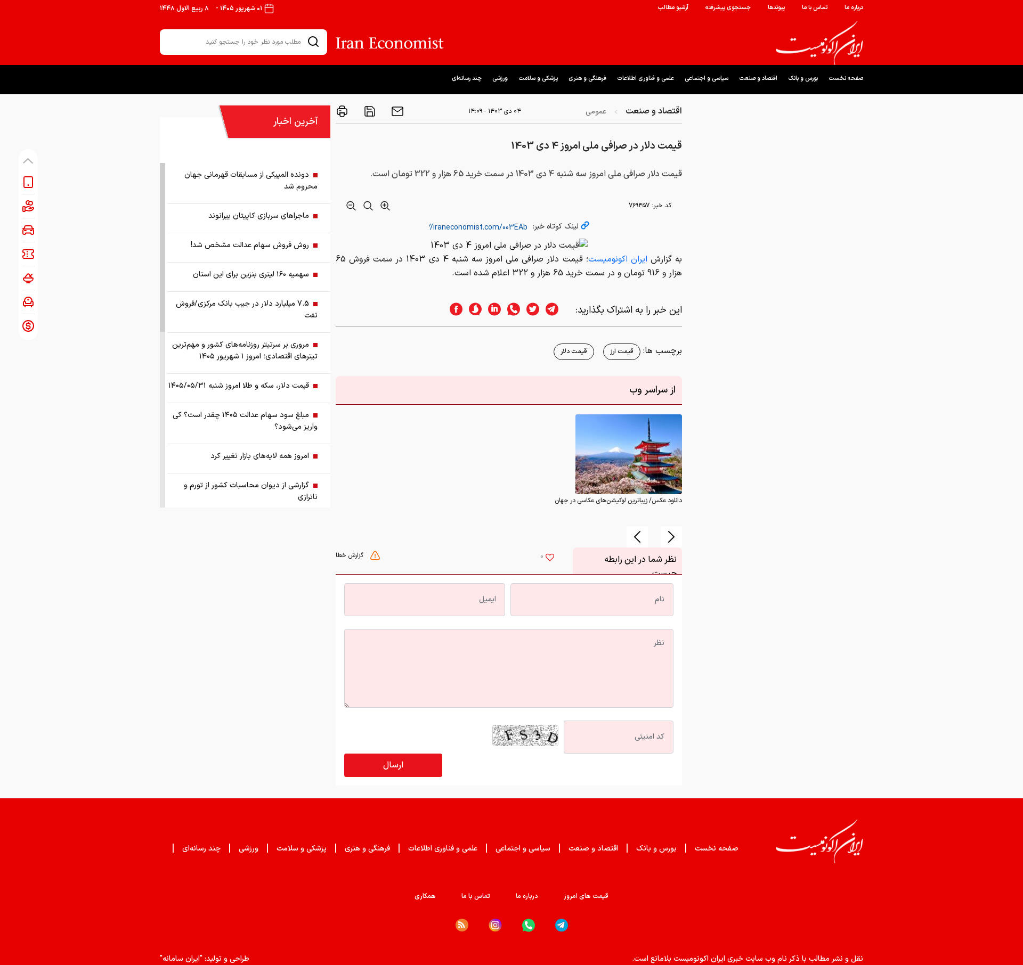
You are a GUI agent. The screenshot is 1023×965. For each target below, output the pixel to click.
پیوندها (776, 7)
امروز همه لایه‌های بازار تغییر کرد (259, 456)
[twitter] (529, 310)
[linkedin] (491, 310)
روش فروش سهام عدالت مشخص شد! (250, 245)
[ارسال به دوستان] (396, 111)
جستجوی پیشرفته (728, 7)
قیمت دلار (574, 351)
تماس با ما (814, 7)
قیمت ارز (622, 351)
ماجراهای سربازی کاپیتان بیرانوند (258, 216)
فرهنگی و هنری (587, 78)
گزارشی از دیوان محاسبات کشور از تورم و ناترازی (251, 491)
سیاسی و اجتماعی (706, 78)
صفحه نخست (846, 78)
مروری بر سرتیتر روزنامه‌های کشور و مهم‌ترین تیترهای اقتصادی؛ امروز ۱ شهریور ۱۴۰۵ (245, 350)
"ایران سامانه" (181, 958)
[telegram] (557, 310)
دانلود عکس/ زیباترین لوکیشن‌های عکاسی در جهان (618, 500)
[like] (550, 558)
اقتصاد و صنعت (758, 78)
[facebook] (452, 310)
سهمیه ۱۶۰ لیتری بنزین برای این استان (251, 274)
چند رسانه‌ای (467, 78)
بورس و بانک (803, 78)
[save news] (368, 111)
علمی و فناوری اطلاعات (645, 78)
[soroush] (472, 310)
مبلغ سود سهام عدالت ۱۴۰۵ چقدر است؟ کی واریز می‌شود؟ (245, 421)
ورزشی (500, 78)
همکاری (425, 896)
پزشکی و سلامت (538, 78)
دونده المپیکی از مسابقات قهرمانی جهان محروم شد (251, 180)
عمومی (596, 111)
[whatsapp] (510, 310)
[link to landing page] (819, 43)
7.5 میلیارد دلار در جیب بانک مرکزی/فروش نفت (247, 309)
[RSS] (462, 925)
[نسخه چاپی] (342, 111)
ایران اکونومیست (619, 259)
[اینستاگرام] (495, 925)
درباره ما (854, 7)
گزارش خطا (351, 555)
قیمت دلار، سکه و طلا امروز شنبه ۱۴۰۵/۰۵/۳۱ (238, 385)
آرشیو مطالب (672, 7)
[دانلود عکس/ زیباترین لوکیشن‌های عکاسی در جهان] (628, 453)
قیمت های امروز (586, 896)
